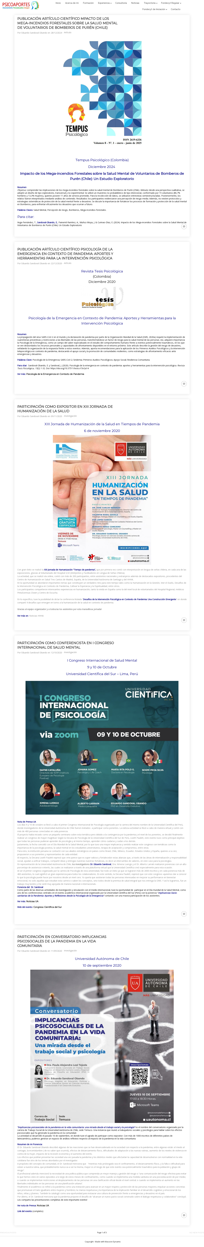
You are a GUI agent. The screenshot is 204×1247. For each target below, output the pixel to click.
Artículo (67, 32)
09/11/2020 (56, 416)
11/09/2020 (56, 950)
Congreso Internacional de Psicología (86, 824)
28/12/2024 (56, 32)
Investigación (70, 415)
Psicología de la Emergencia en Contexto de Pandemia (55, 374)
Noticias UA (32, 901)
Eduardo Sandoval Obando (34, 32)
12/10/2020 (56, 652)
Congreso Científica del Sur (47, 907)
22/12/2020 (56, 263)
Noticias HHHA (36, 615)
